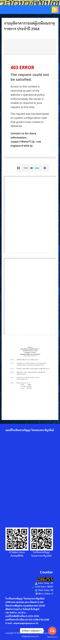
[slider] (38, 168)
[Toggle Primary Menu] (55, 9)
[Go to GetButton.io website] (52, 637)
